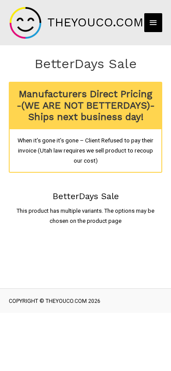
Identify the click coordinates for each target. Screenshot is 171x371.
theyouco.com (95, 22)
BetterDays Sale (86, 196)
